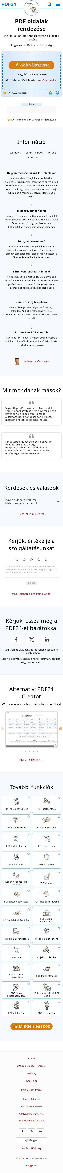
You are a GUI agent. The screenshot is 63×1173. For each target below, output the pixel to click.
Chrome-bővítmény (31, 1089)
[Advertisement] (31, 109)
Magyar (33, 1140)
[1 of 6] (22, 751)
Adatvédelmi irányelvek (31, 1113)
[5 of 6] (37, 751)
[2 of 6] (25, 751)
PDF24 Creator (29, 760)
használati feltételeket (47, 80)
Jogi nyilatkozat (31, 1099)
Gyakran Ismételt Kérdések (31, 1065)
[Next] (60, 728)
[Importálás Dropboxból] (57, 93)
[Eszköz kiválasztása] (58, 4)
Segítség (31, 1073)
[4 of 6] (33, 751)
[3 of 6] (29, 751)
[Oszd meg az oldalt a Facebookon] (16, 639)
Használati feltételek (31, 1106)
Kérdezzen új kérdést (31, 514)
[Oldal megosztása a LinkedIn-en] (47, 639)
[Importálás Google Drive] (50, 93)
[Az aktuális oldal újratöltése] (31, 8)
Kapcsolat (31, 1080)
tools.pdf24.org (31, 1148)
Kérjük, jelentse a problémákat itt (30, 593)
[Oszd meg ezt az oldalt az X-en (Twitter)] (31, 639)
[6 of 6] (41, 751)
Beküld (31, 582)
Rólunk (31, 1058)
